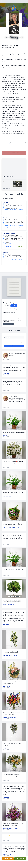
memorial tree (17, 142)
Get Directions (8, 212)
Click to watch (8, 243)
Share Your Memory (8, 323)
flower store (12, 144)
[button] (14, 420)
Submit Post (14, 345)
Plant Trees (20, 212)
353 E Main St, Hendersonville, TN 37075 (14, 209)
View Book (6, 305)
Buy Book (14, 305)
